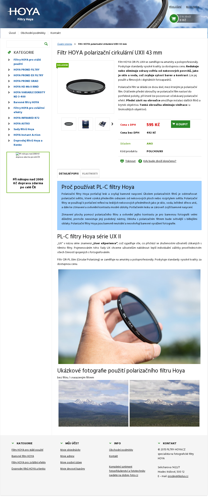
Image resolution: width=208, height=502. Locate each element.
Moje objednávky (70, 450)
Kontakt (113, 456)
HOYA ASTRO (22, 124)
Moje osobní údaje (71, 462)
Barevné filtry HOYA (26, 102)
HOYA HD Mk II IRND (26, 87)
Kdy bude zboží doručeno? (159, 161)
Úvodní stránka (64, 44)
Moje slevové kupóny (72, 469)
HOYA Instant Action (27, 135)
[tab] (68, 173)
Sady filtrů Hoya (24, 129)
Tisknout (130, 161)
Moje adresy (67, 456)
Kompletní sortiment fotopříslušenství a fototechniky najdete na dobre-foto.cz (127, 471)
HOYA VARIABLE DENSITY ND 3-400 (29, 94)
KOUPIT (182, 124)
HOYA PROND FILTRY (26, 70)
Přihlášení (175, 7)
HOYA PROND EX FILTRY (28, 75)
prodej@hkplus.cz (178, 476)
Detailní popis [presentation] (69, 174)
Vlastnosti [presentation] (90, 174)
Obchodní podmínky (121, 450)
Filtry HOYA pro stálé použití (27, 62)
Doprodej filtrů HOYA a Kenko (29, 469)
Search (46, 44)
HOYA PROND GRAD (26, 81)
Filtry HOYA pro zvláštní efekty (29, 110)
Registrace (192, 7)
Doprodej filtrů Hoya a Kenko (28, 143)
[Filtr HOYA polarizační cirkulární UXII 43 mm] (85, 87)
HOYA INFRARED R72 (26, 118)
